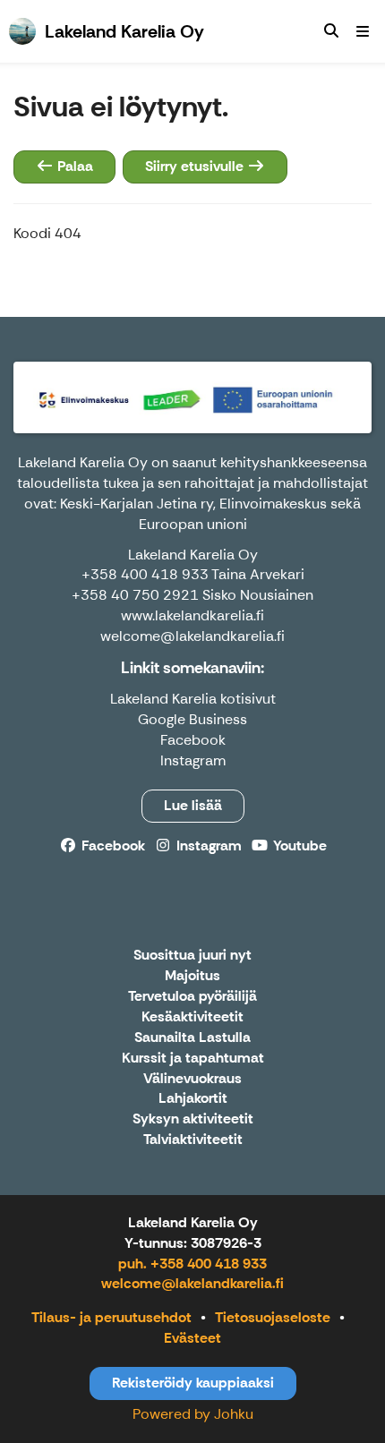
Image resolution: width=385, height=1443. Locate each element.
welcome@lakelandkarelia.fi (192, 1283)
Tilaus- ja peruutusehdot (111, 1317)
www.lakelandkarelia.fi (192, 615)
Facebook (193, 739)
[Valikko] (362, 31)
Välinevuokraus (192, 1079)
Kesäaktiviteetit (192, 1017)
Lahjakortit (192, 1098)
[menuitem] (331, 31)
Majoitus (192, 976)
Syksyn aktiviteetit (193, 1119)
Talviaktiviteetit (193, 1139)
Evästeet (192, 1337)
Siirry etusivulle (196, 166)
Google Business (192, 719)
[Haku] (331, 31)
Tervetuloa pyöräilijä (192, 996)
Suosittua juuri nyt (192, 955)
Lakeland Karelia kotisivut (193, 698)
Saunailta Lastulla (192, 1037)
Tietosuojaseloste (272, 1317)
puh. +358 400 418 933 (192, 1263)
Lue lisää (193, 805)
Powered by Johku (193, 1414)
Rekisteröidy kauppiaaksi (193, 1382)
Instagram (193, 760)
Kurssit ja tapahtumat (193, 1058)
